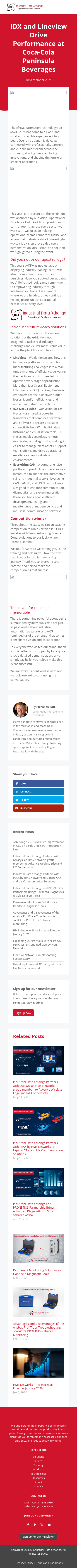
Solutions (38, 1456)
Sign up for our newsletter (39, 1536)
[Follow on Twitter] (42, 1525)
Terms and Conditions (49, 1563)
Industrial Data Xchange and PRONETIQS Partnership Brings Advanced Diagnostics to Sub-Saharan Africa (38, 891)
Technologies (38, 1473)
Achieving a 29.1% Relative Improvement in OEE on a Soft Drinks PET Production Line (38, 845)
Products (38, 1469)
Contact (38, 1486)
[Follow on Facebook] (28, 1525)
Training (38, 1465)
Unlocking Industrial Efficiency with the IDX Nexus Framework (37, 966)
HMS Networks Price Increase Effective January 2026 (33, 1386)
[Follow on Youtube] (49, 1525)
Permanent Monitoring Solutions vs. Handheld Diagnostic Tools (35, 904)
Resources (38, 1478)
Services (39, 1461)
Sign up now (23, 1013)
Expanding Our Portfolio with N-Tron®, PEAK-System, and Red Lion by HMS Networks (37, 944)
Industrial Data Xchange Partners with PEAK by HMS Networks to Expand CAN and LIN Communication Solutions (37, 877)
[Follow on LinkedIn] (35, 1525)
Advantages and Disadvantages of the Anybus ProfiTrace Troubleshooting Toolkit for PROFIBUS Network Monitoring (36, 918)
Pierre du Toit (45, 707)
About (38, 1482)
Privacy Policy (25, 1563)
